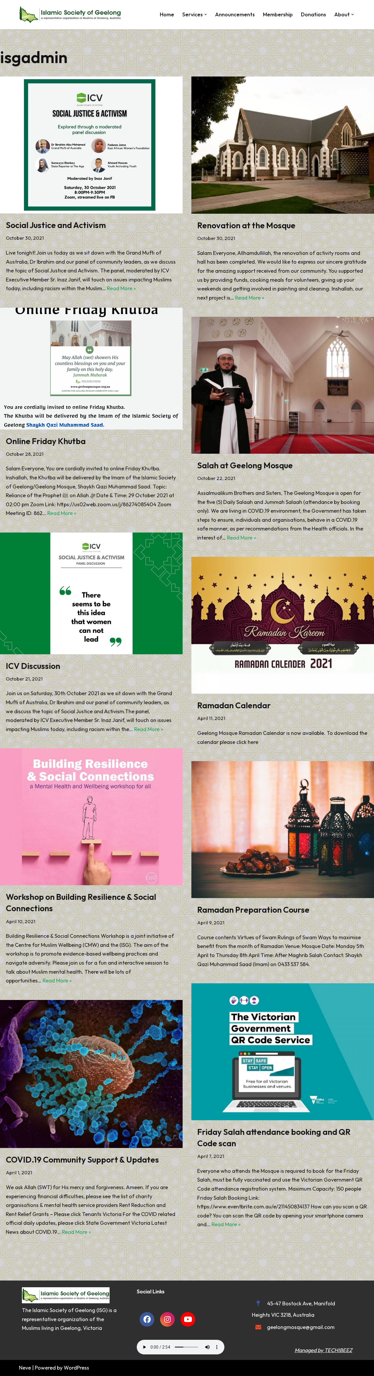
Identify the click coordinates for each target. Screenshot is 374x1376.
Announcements (235, 14)
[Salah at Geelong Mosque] (282, 385)
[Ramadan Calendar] (282, 625)
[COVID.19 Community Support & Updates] (91, 1074)
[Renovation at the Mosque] (282, 145)
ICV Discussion (33, 666)
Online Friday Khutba (46, 441)
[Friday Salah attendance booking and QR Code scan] (282, 1051)
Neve (25, 1367)
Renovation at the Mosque (246, 225)
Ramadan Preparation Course (253, 909)
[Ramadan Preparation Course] (282, 829)
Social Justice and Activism (56, 225)
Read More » (121, 288)
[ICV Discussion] (91, 593)
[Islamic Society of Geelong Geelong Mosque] (71, 14)
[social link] (147, 1319)
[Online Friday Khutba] (91, 368)
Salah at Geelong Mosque (245, 465)
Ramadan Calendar (234, 705)
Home (167, 14)
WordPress (76, 1367)
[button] (205, 14)
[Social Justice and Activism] (91, 144)
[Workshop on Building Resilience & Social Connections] (91, 816)
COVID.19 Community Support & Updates (82, 1159)
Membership (278, 14)
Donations (313, 14)
